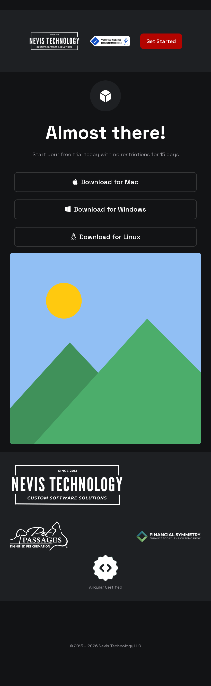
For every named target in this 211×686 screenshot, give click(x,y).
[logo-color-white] (168, 536)
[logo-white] (39, 536)
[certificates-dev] (105, 568)
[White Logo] (54, 41)
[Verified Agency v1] (110, 41)
